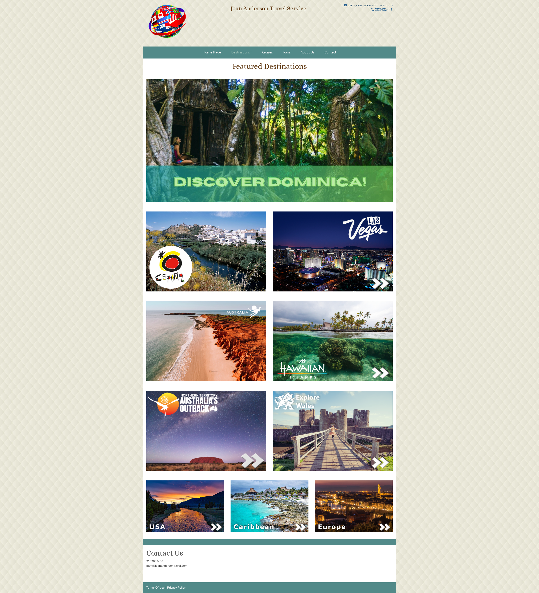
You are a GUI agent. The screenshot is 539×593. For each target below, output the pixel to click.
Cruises (267, 52)
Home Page (212, 52)
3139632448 (154, 561)
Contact (330, 52)
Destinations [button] (240, 52)
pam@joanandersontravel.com (370, 5)
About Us (307, 52)
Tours (287, 52)
